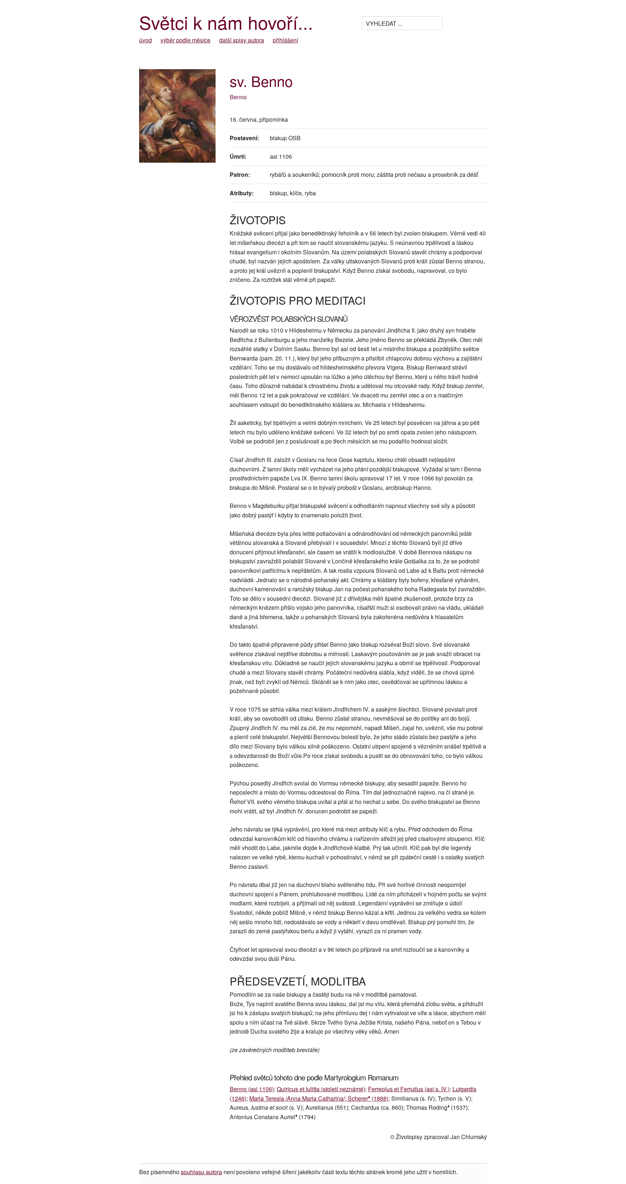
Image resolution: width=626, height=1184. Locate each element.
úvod (145, 40)
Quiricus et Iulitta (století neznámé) (321, 1089)
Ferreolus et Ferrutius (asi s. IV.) (409, 1089)
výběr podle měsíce (185, 40)
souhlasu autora (201, 1172)
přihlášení (285, 40)
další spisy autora (241, 40)
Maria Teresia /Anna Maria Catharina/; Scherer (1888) (318, 1098)
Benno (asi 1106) (252, 1089)
